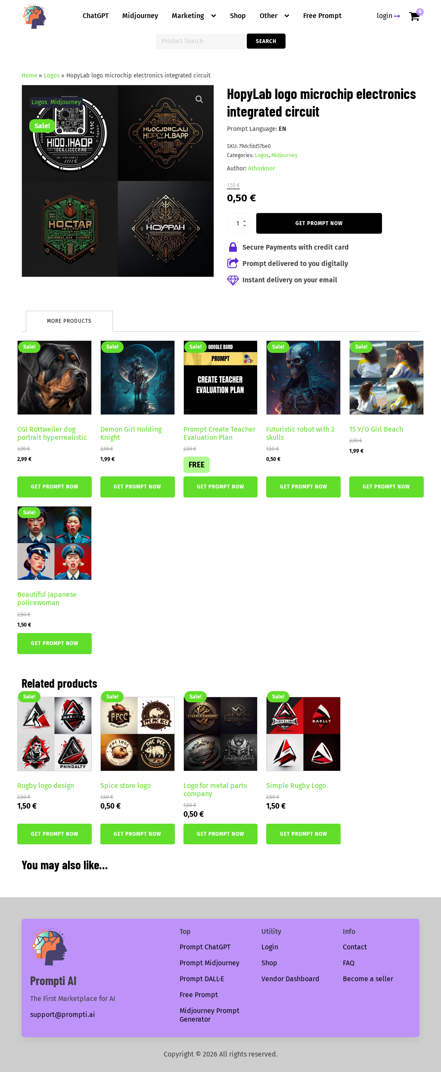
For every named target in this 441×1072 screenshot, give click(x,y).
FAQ (348, 963)
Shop (238, 16)
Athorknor (261, 168)
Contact (355, 947)
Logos (51, 75)
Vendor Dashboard (290, 979)
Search (266, 41)
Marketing (188, 16)
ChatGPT (96, 16)
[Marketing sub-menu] (215, 16)
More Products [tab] (69, 321)
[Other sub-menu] (288, 16)
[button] (199, 99)
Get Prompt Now (319, 223)
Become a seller (368, 979)
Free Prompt (322, 16)
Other (268, 16)
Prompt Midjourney (209, 963)
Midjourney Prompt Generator (209, 1015)
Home (29, 75)
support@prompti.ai (62, 1014)
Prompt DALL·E (202, 979)
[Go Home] (34, 16)
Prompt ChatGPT (205, 947)
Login (269, 947)
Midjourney (140, 16)
